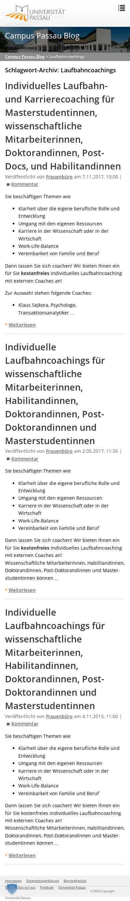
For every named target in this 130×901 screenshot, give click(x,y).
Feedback (47, 887)
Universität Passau (72, 887)
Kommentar (24, 184)
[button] (12, 889)
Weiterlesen (22, 325)
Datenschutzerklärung (42, 881)
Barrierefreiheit (75, 881)
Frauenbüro (59, 177)
